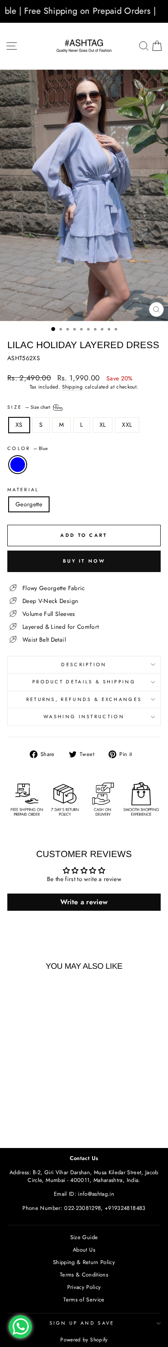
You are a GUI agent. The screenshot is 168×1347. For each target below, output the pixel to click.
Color (27, 448)
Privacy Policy (84, 1287)
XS (19, 424)
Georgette (29, 504)
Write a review (84, 902)
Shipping (72, 386)
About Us (84, 1250)
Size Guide (84, 1237)
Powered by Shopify (83, 1340)
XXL (127, 424)
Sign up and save (82, 1322)
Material (23, 490)
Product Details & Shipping (84, 681)
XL (103, 424)
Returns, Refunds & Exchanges (84, 699)
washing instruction (84, 716)
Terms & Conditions (84, 1274)
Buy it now (84, 560)
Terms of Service (84, 1299)
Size (29, 407)
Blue (17, 464)
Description (83, 664)
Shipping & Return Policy (84, 1262)
